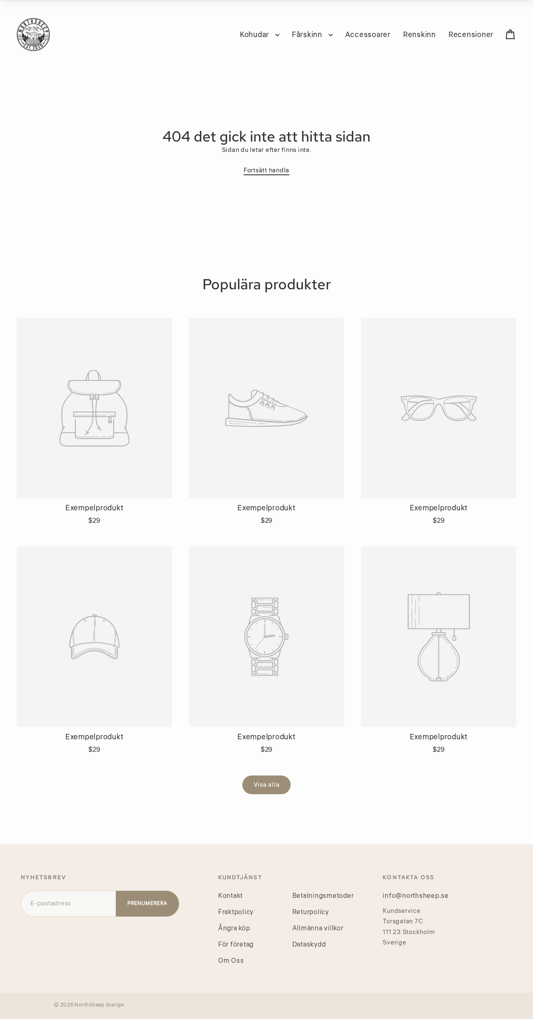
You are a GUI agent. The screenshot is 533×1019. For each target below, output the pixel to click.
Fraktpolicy (236, 912)
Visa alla (267, 784)
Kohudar (255, 34)
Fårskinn (308, 34)
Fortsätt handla (266, 170)
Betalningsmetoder (323, 895)
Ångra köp (234, 928)
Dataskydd (309, 944)
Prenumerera (147, 903)
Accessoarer (368, 34)
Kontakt (230, 895)
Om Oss (231, 960)
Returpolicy (310, 912)
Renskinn (419, 34)
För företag (236, 944)
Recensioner (470, 34)
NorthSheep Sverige (99, 1005)
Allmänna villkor (318, 928)
